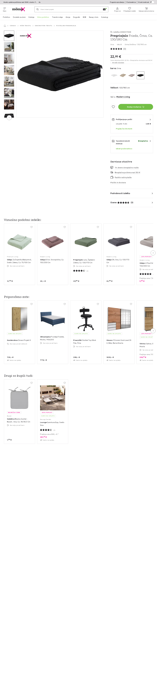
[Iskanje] (37, 9)
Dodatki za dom (19, 17)
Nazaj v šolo (93, 17)
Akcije (68, 17)
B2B (84, 17)
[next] (9, 117)
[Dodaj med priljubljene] (113, 107)
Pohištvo (6, 17)
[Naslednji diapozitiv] (153, 252)
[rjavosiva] (132, 75)
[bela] (114, 75)
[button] (9, 36)
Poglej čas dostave (124, 129)
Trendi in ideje (57, 17)
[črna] (140, 75)
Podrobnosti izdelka (120, 193)
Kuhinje (31, 17)
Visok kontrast (143, 2)
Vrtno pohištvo (43, 17)
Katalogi (104, 17)
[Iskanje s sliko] (104, 9)
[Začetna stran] (5, 26)
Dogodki (76, 17)
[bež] (123, 75)
